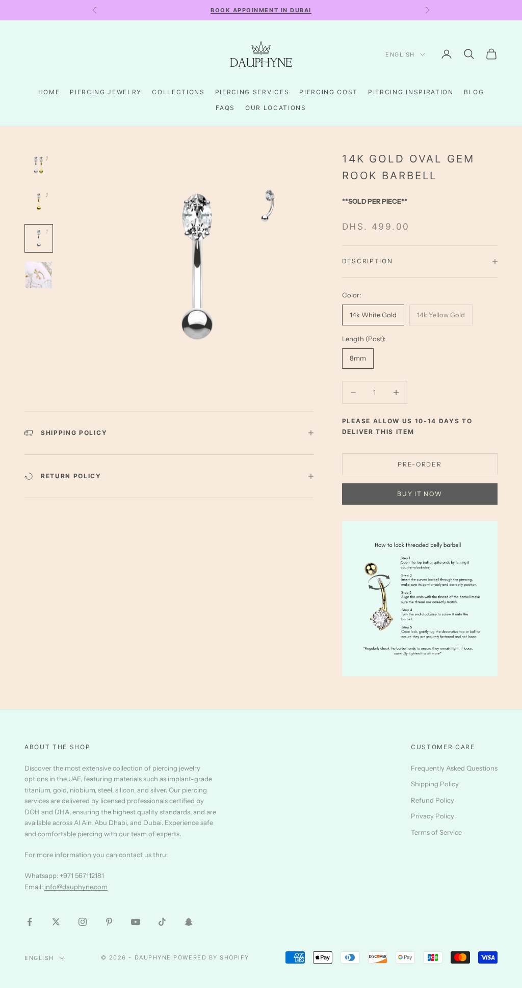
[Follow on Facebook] (29, 922)
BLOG (474, 92)
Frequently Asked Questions (454, 768)
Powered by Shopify (211, 957)
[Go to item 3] (38, 238)
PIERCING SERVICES (252, 92)
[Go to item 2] (38, 201)
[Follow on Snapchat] (189, 922)
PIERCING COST (328, 92)
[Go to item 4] (38, 275)
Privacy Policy (432, 816)
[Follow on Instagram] (82, 922)
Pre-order (419, 464)
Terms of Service (436, 832)
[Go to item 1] (38, 165)
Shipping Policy (435, 784)
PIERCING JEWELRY (106, 92)
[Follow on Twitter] (56, 922)
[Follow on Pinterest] (109, 922)
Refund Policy (432, 800)
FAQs (225, 108)
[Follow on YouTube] (135, 922)
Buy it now (419, 494)
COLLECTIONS (178, 92)
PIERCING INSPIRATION (411, 92)
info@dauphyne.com (76, 887)
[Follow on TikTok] (162, 922)
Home (49, 92)
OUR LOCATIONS (275, 108)
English (400, 54)
